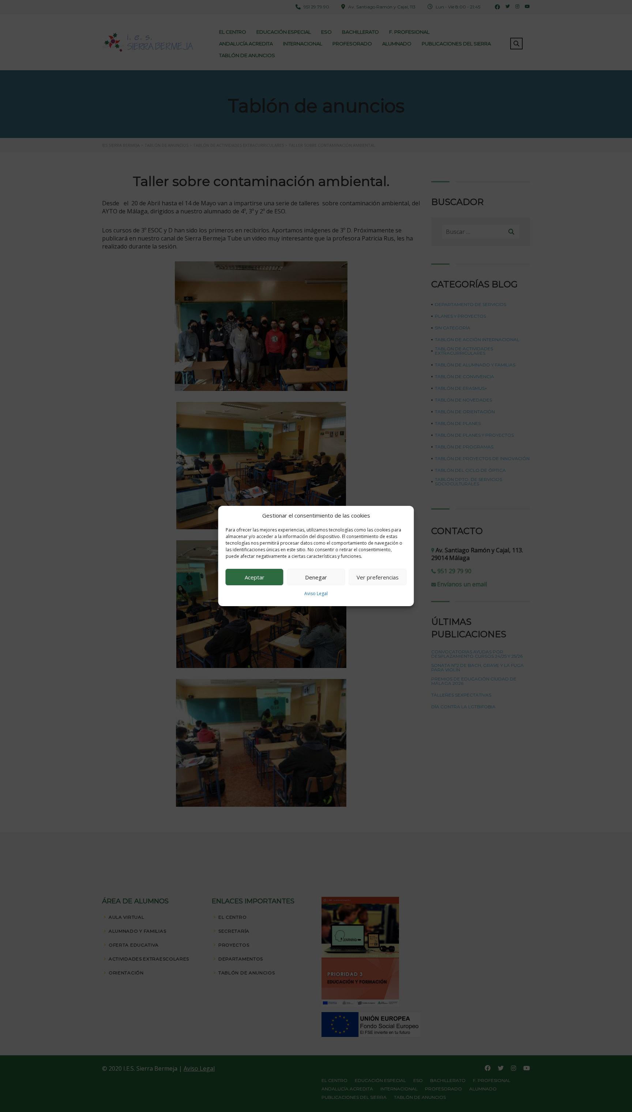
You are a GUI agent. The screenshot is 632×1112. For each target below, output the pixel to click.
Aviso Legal (316, 593)
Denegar (316, 577)
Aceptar (254, 577)
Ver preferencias (378, 577)
